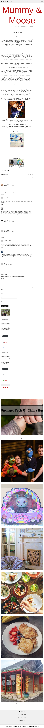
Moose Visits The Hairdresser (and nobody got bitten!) (25, 176)
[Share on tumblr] (8, 170)
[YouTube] (7, 1)
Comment (3, 278)
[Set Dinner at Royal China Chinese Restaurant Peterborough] (22, 681)
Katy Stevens (6, 184)
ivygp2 (5, 263)
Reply (3, 194)
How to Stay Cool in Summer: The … (12, 166)
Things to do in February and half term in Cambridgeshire (8, 176)
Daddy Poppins (7, 220)
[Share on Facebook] (4, 170)
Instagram (22, 714)
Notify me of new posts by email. (7, 303)
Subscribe (5, 336)
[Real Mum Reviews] (17, 140)
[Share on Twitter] (5, 170)
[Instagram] (3, 1)
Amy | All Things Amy (8, 240)
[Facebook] (9, 1)
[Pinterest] (5, 1)
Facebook (22, 717)
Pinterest (22, 720)
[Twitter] (1, 1)
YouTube (22, 723)
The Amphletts (7, 230)
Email (2, 293)
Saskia (5, 207)
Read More (36, 726)
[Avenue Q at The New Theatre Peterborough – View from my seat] (22, 461)
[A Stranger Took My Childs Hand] (22, 417)
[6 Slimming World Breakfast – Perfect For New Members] (22, 637)
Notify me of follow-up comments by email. (8, 301)
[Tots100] (5, 342)
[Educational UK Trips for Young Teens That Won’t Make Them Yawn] (21, 162)
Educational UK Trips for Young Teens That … (21, 166)
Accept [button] (32, 726)
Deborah (6, 197)
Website (2, 297)
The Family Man (7, 250)
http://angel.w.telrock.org (5, 267)
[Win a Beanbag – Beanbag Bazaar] (22, 549)
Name (2, 289)
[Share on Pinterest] (7, 170)
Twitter (22, 711)
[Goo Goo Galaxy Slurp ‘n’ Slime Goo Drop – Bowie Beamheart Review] (22, 505)
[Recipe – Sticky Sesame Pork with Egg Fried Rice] (22, 593)
